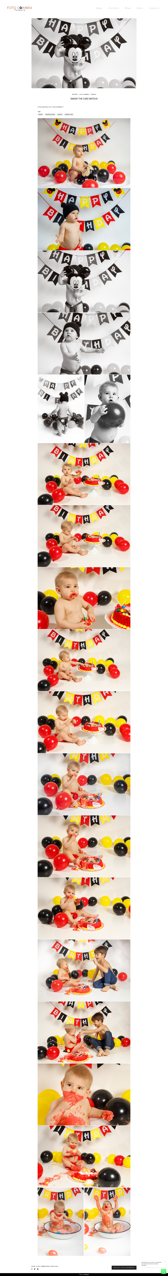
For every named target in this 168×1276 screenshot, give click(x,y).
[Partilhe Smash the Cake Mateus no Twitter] (34, 1269)
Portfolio (114, 8)
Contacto (154, 8)
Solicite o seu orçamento (124, 1267)
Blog (128, 8)
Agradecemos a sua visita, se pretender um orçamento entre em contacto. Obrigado (151, 1264)
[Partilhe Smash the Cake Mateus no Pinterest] (37, 1269)
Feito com (84, 1274)
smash (40, 114)
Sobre (140, 8)
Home (99, 8)
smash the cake (50, 114)
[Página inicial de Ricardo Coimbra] (19, 8)
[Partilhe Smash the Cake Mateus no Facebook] (31, 1269)
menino (60, 114)
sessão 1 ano (69, 114)
